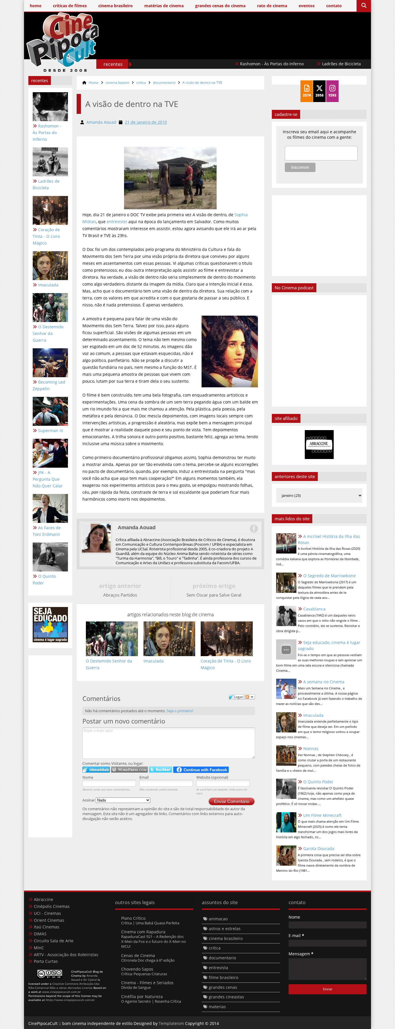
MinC (39, 947)
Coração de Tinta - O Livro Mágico (46, 236)
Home (94, 82)
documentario (164, 82)
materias (217, 1006)
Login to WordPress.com (129, 770)
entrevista (218, 967)
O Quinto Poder (44, 579)
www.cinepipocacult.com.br (61, 992)
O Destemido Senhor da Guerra (48, 333)
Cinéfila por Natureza (142, 996)
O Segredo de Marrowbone (329, 575)
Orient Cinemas (49, 920)
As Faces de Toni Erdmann (47, 531)
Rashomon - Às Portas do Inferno (247, 63)
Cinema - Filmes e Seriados (147, 982)
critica (141, 82)
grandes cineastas (226, 997)
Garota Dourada (318, 848)
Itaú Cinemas (46, 927)
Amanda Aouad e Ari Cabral (84, 978)
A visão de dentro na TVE (202, 82)
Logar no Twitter (160, 770)
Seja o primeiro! (180, 710)
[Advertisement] (261, 51)
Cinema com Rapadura (143, 931)
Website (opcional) (212, 777)
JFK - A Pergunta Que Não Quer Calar (48, 479)
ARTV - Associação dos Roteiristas (66, 954)
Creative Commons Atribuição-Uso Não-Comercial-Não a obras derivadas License (63, 986)
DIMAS (40, 934)
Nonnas (310, 748)
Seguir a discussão (250, 696)
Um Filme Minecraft (322, 815)
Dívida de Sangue (136, 987)
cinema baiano (117, 82)
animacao (218, 918)
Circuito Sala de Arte (53, 940)
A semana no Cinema (323, 681)
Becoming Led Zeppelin (49, 385)
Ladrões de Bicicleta (317, 63)
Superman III (50, 430)
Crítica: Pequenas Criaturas (144, 973)
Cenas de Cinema (138, 955)
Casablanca (314, 609)
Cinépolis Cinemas (52, 906)
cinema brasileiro (226, 938)
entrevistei (117, 221)
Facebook (253, 528)
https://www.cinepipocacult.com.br (70, 1000)
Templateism (171, 1023)
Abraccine (43, 899)
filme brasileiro (223, 977)
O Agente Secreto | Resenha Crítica (151, 1001)
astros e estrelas (225, 928)
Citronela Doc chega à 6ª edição (148, 960)
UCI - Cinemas (47, 913)
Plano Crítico (133, 918)
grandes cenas (223, 987)
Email (144, 777)
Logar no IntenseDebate (96, 770)
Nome (87, 777)
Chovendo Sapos (137, 969)
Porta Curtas (46, 961)
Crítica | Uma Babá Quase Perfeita (150, 923)
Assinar (89, 800)
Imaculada (48, 285)
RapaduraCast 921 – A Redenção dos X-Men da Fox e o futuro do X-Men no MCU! (153, 941)
